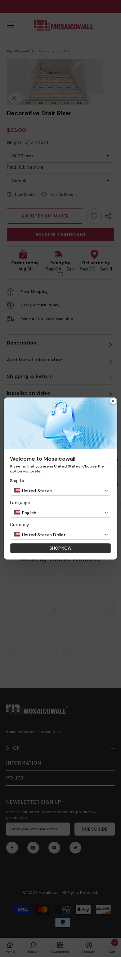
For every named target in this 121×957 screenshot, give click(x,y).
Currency (19, 524)
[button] (60, 491)
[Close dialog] (113, 401)
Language (20, 502)
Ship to (17, 480)
